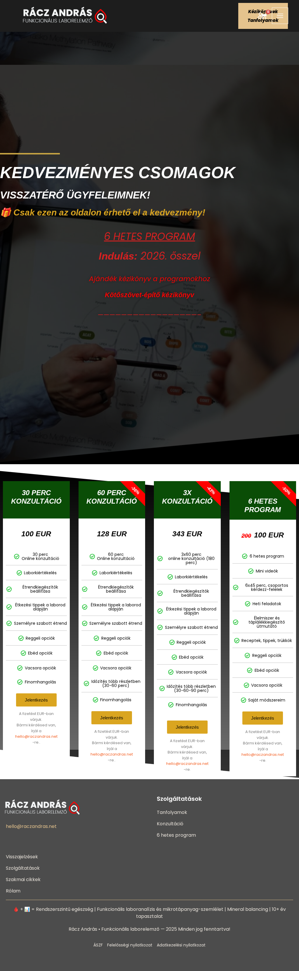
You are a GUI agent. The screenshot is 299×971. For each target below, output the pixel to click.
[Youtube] (29, 836)
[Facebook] (8, 836)
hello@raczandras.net (36, 736)
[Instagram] (50, 836)
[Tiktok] (19, 836)
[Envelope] (40, 836)
